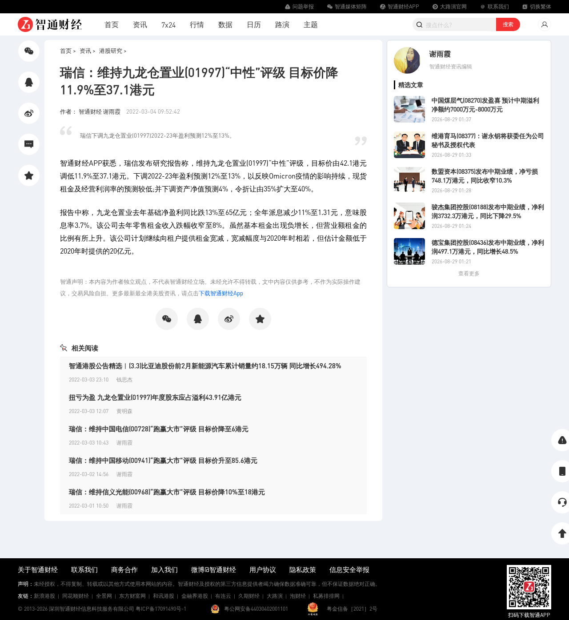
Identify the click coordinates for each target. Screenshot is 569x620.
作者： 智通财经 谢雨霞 (91, 111)
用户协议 (262, 569)
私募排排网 (326, 595)
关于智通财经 (38, 569)
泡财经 (298, 595)
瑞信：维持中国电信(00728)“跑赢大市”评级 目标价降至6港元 (158, 428)
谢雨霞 (440, 53)
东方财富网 (132, 595)
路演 (282, 24)
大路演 (275, 595)
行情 (197, 24)
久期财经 (249, 595)
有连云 (223, 595)
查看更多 (469, 273)
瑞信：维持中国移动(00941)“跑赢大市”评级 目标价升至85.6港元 (163, 460)
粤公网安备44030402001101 (256, 608)
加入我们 (164, 569)
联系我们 (84, 569)
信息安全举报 (349, 569)
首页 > (68, 50)
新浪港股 (44, 595)
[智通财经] (50, 24)
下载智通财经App (221, 293)
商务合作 (124, 569)
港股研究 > (113, 50)
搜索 (508, 24)
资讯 (140, 24)
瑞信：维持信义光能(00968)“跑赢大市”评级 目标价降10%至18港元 (167, 491)
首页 (111, 24)
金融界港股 (194, 595)
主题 (311, 24)
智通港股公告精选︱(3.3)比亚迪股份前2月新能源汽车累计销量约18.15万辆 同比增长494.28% (205, 365)
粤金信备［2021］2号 (352, 608)
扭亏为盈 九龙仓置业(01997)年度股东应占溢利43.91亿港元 (155, 397)
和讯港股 (163, 595)
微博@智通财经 (213, 569)
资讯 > (88, 50)
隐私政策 (302, 569)
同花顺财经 (75, 595)
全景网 (104, 595)
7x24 (168, 24)
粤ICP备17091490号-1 (161, 608)
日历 (254, 24)
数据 (225, 24)
